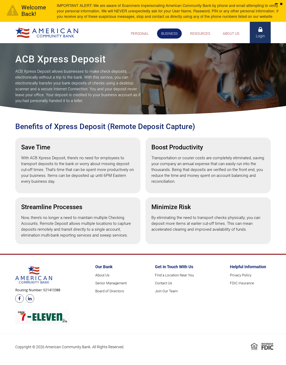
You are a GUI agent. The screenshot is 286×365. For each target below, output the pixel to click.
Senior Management (111, 283)
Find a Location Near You (174, 275)
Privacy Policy (240, 275)
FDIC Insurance (242, 283)
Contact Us (163, 283)
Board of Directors (109, 291)
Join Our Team (166, 291)
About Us (102, 275)
